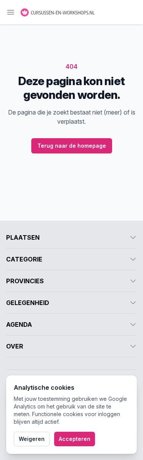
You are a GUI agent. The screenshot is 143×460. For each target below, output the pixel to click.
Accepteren (74, 439)
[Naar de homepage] (58, 12)
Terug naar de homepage (71, 145)
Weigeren (32, 439)
